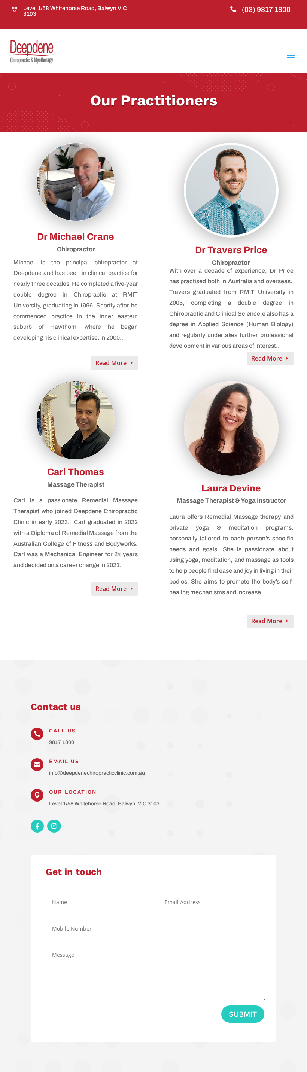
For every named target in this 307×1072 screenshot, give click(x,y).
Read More (111, 363)
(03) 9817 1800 (266, 9)
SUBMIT (243, 1014)
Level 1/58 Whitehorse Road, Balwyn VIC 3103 (75, 11)
